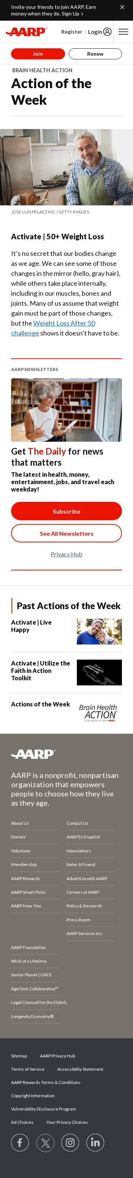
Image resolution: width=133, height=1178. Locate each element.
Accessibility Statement (80, 1069)
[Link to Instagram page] (70, 1143)
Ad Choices (22, 1122)
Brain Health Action (42, 70)
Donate (18, 837)
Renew (95, 54)
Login (95, 31)
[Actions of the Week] (99, 713)
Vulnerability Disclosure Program (43, 1109)
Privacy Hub (66, 553)
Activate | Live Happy (31, 626)
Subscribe (66, 511)
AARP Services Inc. (84, 933)
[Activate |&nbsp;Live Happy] (99, 631)
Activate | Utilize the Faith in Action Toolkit (40, 670)
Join (38, 54)
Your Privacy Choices (67, 1122)
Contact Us (77, 823)
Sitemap (19, 1056)
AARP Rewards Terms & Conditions (46, 1082)
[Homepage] (26, 31)
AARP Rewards (25, 878)
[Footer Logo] (66, 754)
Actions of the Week (40, 704)
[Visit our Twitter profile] (45, 1143)
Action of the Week (51, 91)
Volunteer (21, 851)
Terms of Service (27, 1069)
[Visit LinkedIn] (95, 1143)
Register (71, 31)
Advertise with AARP (86, 878)
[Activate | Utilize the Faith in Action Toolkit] (99, 672)
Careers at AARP (82, 892)
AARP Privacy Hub (57, 1056)
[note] (66, 212)
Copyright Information (33, 1095)
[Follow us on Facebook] (20, 1143)
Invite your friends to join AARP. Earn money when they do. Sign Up (53, 10)
